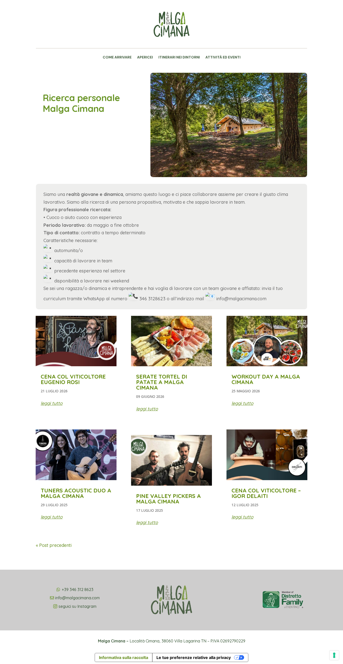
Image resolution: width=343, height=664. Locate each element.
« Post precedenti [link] (54, 545)
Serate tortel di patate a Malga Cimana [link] (161, 382)
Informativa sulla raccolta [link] (123, 657)
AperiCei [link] (145, 57)
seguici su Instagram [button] (77, 606)
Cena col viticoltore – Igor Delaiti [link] (266, 493)
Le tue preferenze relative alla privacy (193, 657)
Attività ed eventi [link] (223, 57)
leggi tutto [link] (52, 403)
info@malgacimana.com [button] (77, 597)
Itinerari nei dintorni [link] (179, 57)
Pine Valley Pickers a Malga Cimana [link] (168, 498)
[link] (171, 44)
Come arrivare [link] (117, 57)
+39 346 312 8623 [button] (77, 589)
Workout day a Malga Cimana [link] (266, 379)
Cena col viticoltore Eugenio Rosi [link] (73, 379)
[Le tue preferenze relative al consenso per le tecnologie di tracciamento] (334, 655)
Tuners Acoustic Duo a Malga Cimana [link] (76, 493)
